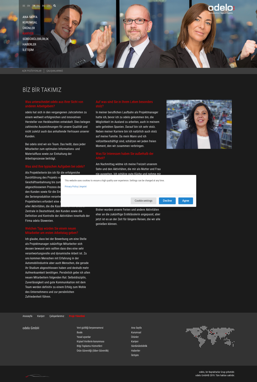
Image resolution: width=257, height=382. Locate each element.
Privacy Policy (71, 186)
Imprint (83, 186)
